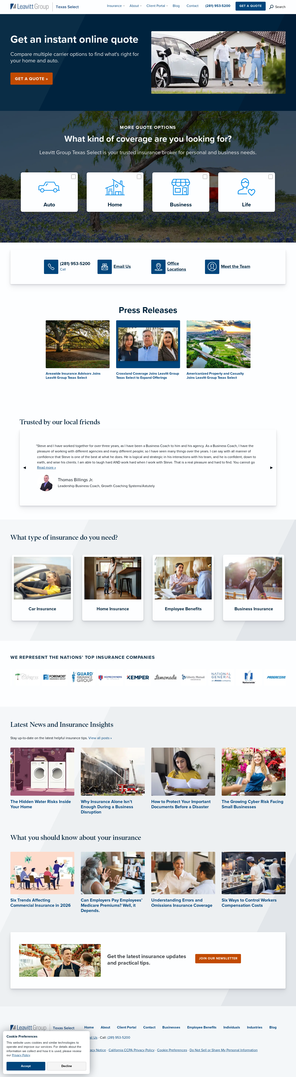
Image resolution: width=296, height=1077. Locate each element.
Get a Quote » (31, 78)
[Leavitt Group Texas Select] (44, 7)
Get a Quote (250, 6)
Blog (272, 1027)
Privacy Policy (21, 1055)
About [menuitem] (134, 6)
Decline (66, 1066)
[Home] (42, 1028)
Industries (254, 1027)
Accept (26, 1066)
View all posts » (100, 738)
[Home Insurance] (113, 621)
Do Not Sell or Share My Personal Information (224, 1050)
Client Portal (126, 1027)
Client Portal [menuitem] (155, 6)
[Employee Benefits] (183, 621)
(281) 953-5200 (118, 1037)
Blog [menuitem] (176, 6)
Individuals (231, 1027)
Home (89, 1027)
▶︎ (273, 467)
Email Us (90, 1037)
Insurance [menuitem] (114, 6)
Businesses (171, 1027)
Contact (149, 1027)
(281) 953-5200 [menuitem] (217, 6)
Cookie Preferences (172, 1050)
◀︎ (26, 467)
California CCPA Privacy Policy (132, 1050)
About (105, 1027)
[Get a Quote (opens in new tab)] (218, 62)
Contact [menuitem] (192, 6)
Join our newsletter (218, 958)
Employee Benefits (201, 1027)
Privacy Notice (95, 1050)
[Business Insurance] (253, 621)
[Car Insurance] (42, 621)
